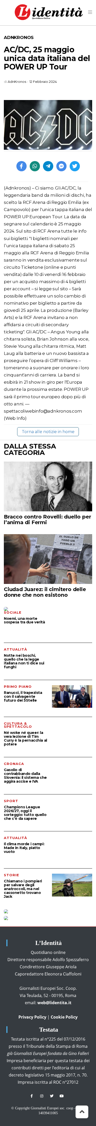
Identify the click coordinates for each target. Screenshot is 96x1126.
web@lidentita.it (54, 1002)
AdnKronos (19, 37)
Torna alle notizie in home (48, 431)
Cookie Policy (64, 1017)
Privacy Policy (32, 1017)
